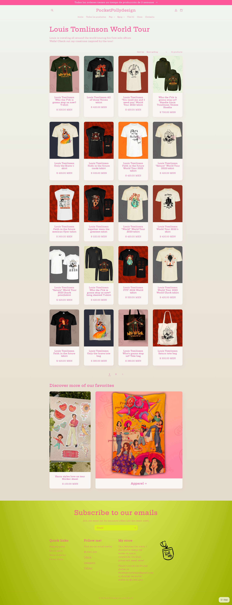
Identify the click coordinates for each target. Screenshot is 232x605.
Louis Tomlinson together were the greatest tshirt (98, 229)
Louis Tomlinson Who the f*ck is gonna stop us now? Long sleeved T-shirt (99, 291)
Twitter (88, 568)
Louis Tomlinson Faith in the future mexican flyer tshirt (64, 229)
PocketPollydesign (111, 598)
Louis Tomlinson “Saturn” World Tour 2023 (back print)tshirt (64, 291)
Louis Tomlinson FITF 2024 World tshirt (133, 290)
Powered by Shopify (126, 598)
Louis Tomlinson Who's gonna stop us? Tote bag (133, 353)
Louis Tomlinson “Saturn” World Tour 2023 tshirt (168, 166)
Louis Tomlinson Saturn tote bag (168, 352)
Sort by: (140, 52)
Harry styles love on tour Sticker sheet (70, 477)
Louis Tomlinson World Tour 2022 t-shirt (167, 229)
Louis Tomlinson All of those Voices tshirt (99, 100)
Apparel (137, 483)
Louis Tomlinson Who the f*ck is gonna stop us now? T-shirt (64, 101)
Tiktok (87, 557)
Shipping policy (57, 547)
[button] (52, 10)
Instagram (89, 562)
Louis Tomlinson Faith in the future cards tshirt (99, 166)
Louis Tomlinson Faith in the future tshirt (64, 353)
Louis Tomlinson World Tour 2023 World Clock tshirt (168, 290)
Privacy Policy (56, 559)
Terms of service (58, 555)
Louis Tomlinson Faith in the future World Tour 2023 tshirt (133, 167)
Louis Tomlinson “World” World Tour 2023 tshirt (133, 229)
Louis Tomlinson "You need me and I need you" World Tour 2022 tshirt (133, 101)
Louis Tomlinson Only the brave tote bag (98, 353)
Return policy (56, 551)
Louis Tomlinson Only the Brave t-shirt (64, 166)
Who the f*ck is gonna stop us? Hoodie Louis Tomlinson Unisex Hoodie (167, 102)
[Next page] (122, 374)
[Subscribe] (135, 528)
